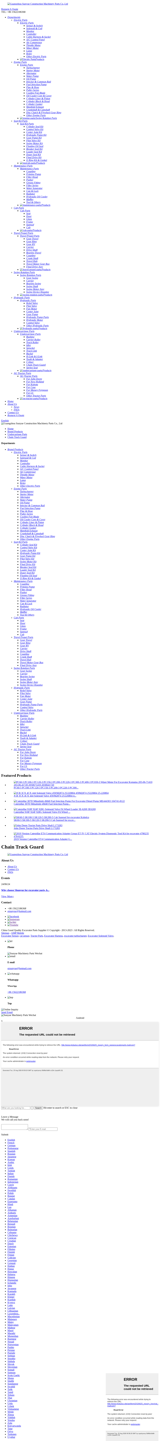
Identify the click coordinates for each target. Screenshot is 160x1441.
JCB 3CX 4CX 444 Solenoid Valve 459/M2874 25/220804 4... (45, 795)
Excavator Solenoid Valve (100, 936)
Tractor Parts (36, 936)
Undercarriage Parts (17, 434)
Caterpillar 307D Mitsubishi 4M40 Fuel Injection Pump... (42, 804)
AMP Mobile (17, 933)
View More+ (7, 896)
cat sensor (24, 936)
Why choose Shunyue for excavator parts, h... (25, 890)
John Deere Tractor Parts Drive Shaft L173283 (37, 828)
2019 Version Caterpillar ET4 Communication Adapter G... (43, 839)
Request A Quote (9, 9)
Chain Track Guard (17, 437)
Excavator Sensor (9, 936)
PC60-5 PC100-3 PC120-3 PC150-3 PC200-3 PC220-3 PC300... (46, 787)
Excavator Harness (53, 936)
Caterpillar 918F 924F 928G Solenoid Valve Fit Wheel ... (42, 812)
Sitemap (5, 933)
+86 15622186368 (17, 992)
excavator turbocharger (75, 936)
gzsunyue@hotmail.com (19, 911)
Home (11, 428)
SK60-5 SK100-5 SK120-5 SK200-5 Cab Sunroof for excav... (44, 820)
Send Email (7, 1012)
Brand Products (15, 431)
